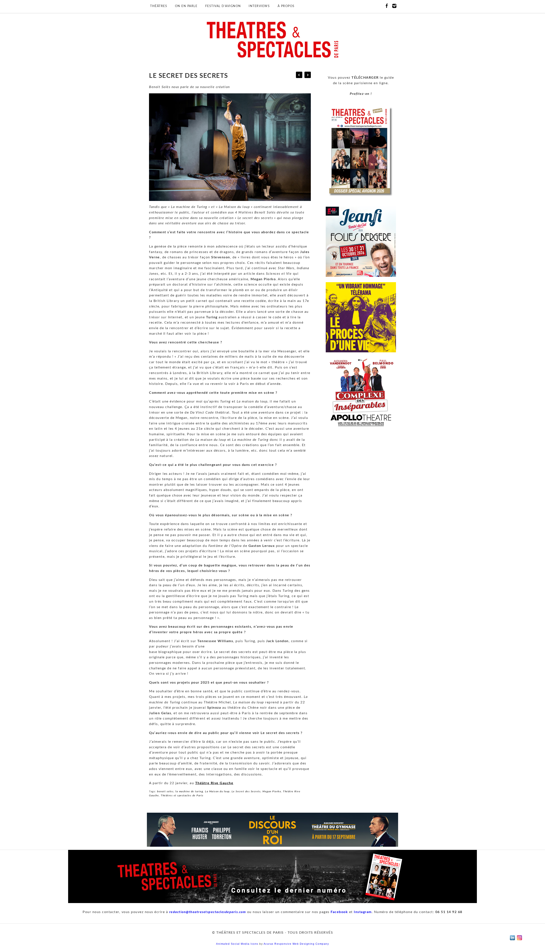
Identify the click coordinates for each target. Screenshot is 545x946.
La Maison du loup (217, 791)
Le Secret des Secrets (246, 791)
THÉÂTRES (158, 6)
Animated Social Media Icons (237, 943)
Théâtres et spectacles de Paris (182, 795)
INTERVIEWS (259, 6)
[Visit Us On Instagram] (519, 940)
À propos (286, 6)
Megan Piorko (271, 791)
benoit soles (165, 791)
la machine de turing (189, 791)
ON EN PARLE (186, 6)
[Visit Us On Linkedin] (512, 940)
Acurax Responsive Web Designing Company (296, 943)
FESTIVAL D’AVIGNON (223, 6)
